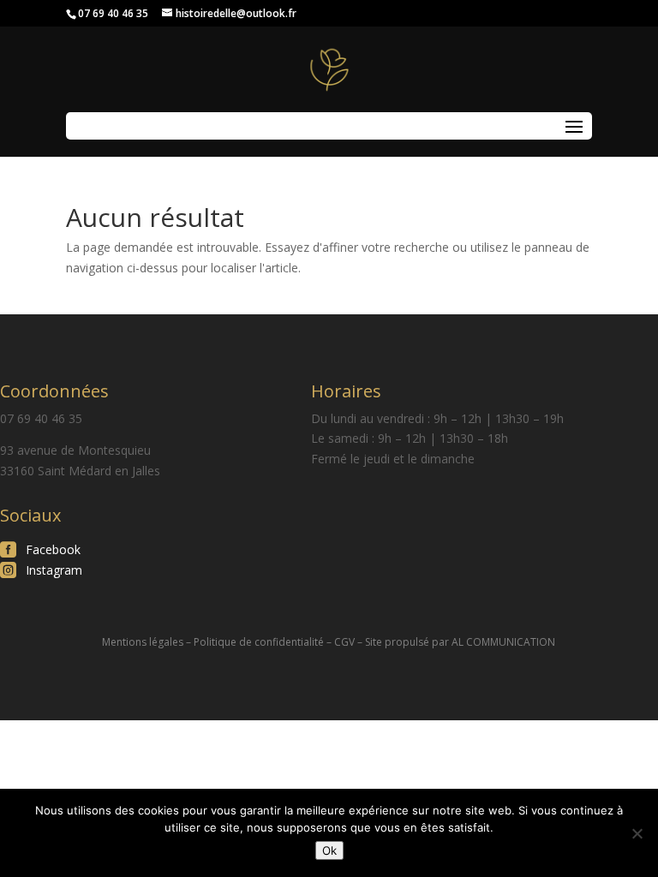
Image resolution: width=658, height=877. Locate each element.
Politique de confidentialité (259, 642)
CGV (344, 642)
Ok (329, 850)
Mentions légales (142, 642)
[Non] (636, 833)
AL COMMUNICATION (503, 642)
